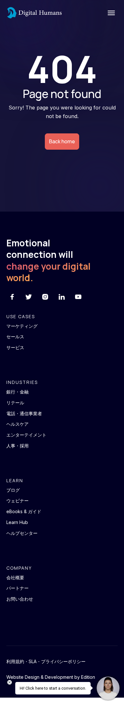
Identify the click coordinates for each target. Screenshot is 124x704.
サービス (15, 347)
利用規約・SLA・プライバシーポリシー (46, 661)
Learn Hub (17, 522)
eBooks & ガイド (23, 511)
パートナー (17, 588)
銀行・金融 (17, 391)
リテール (15, 402)
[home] (34, 13)
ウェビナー (17, 500)
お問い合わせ (19, 599)
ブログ (13, 490)
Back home (62, 141)
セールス (15, 336)
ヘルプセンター (22, 533)
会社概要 (15, 577)
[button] (110, 13)
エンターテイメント (26, 435)
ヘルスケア (17, 424)
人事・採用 (17, 445)
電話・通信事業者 (24, 413)
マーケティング (22, 326)
